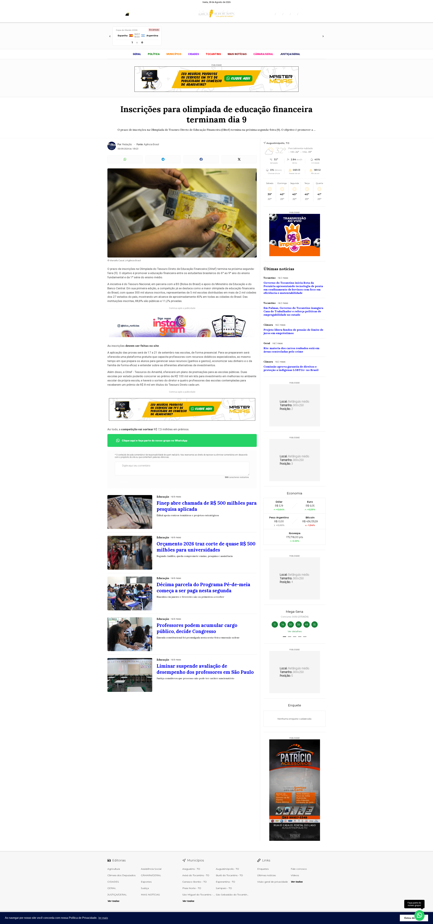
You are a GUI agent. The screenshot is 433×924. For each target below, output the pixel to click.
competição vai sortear (137, 429)
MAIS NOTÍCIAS (237, 54)
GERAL (137, 54)
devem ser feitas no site (142, 345)
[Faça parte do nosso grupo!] (419, 915)
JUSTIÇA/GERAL (290, 54)
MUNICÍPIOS (173, 54)
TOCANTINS (213, 54)
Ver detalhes (295, 631)
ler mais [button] (103, 917)
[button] (284, 637)
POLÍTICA (154, 54)
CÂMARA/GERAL (263, 54)
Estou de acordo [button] (414, 918)
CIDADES (193, 54)
